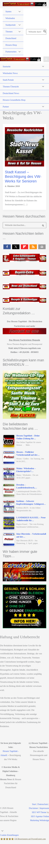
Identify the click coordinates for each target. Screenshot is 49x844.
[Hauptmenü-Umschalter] (46, 59)
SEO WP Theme (39, 812)
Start (34, 804)
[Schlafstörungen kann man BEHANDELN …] (24, 394)
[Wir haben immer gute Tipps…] (24, 571)
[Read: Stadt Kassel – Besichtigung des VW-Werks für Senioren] (24, 146)
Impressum (44, 808)
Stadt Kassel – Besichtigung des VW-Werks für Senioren (23, 176)
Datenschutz (42, 804)
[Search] (44, 32)
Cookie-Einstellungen (9, 835)
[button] (7, 246)
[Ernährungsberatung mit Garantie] (24, 606)
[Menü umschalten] (19, 11)
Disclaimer (33, 808)
